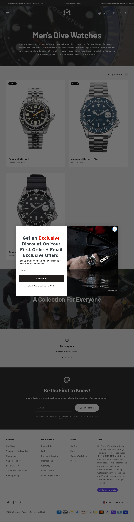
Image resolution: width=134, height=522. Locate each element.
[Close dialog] (114, 229)
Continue (41, 278)
